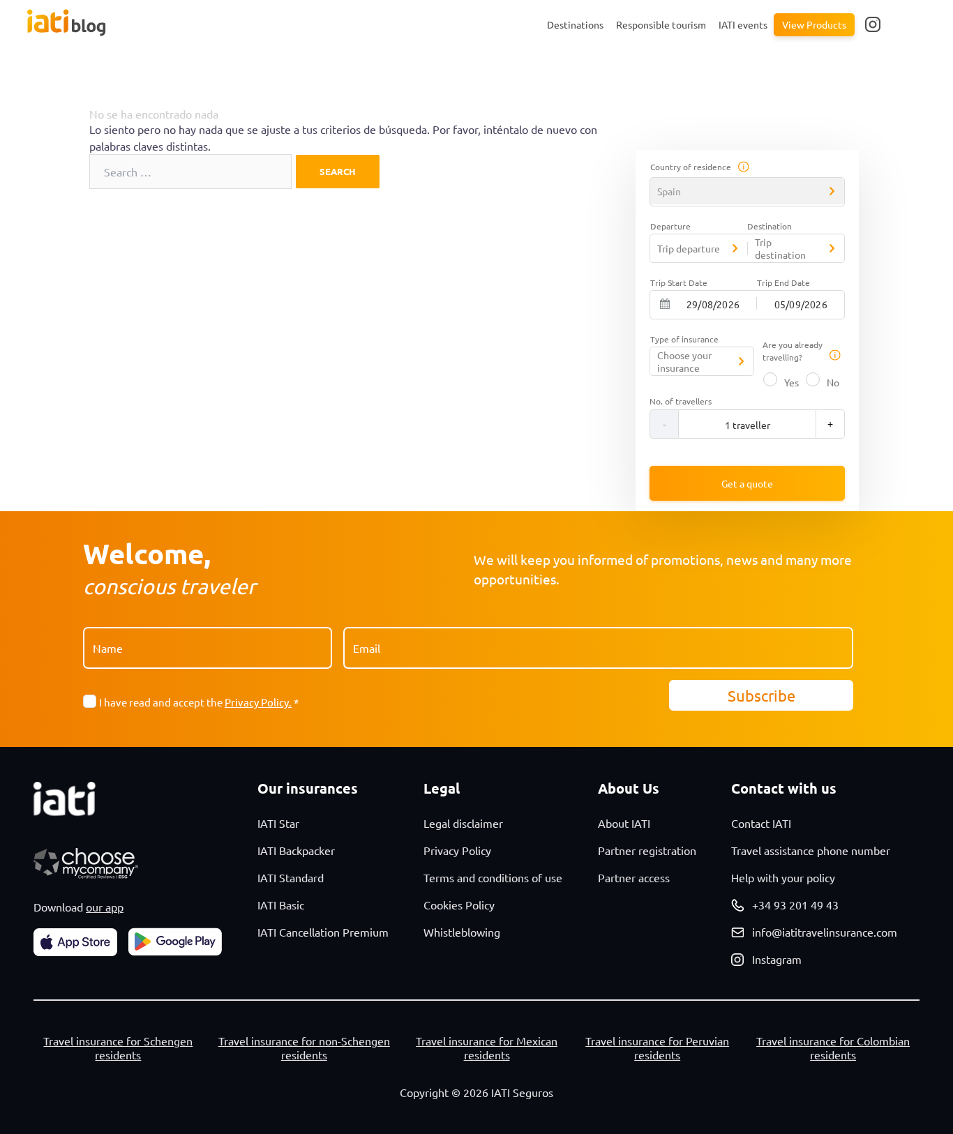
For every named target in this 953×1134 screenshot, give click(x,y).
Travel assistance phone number (810, 850)
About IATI (624, 823)
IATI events (743, 24)
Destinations (575, 24)
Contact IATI (761, 823)
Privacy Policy (457, 850)
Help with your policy (783, 877)
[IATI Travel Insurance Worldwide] (88, 22)
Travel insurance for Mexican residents (486, 1047)
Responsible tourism (661, 24)
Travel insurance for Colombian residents (833, 1047)
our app (104, 907)
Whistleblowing (461, 932)
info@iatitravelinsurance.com (824, 932)
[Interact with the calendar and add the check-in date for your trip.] (665, 303)
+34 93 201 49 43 (795, 905)
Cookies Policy (459, 905)
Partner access (634, 877)
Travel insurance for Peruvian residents (657, 1047)
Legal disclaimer (463, 823)
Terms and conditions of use (492, 877)
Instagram (777, 959)
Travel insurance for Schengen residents (118, 1047)
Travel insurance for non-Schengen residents (304, 1047)
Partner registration (647, 850)
